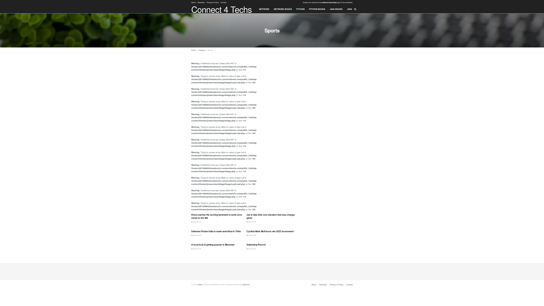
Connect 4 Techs (221, 9)
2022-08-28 (197, 222)
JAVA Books (336, 9)
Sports (210, 50)
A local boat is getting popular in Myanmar (213, 244)
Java (349, 9)
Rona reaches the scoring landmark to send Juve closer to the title (216, 216)
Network (264, 9)
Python (300, 9)
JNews (200, 284)
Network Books (283, 9)
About (193, 2)
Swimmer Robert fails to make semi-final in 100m (216, 231)
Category (201, 50)
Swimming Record (255, 244)
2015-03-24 (252, 248)
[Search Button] (355, 9)
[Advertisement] (328, 78)
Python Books (317, 9)
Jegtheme (246, 284)
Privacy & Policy (212, 2)
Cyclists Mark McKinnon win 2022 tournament (270, 231)
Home (193, 50)
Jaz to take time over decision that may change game (270, 216)
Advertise (201, 2)
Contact (223, 2)
